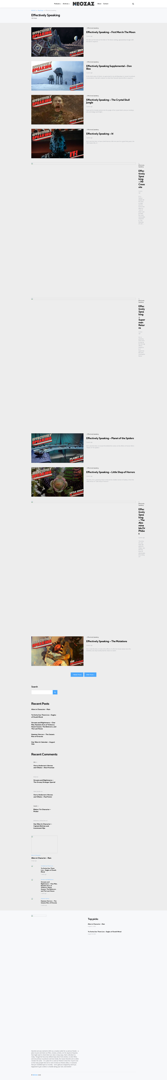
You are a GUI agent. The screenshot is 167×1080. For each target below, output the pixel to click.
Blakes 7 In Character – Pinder (42, 810)
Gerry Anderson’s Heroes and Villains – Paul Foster (43, 796)
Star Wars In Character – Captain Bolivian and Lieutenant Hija (42, 826)
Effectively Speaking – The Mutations (106, 641)
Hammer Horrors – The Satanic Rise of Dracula (43, 735)
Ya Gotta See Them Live (47, 866)
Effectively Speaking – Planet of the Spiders (110, 438)
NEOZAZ (35, 1075)
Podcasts (57, 4)
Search (34, 687)
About (99, 4)
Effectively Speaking (93, 28)
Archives (65, 4)
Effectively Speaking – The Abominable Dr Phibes (141, 521)
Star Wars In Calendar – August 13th (43, 743)
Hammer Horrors (45, 898)
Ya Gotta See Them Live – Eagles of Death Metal (43, 716)
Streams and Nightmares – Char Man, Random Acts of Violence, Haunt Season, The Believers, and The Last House (43, 726)
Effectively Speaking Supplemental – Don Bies (109, 67)
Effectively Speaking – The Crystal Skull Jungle (108, 101)
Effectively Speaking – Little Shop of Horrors (110, 472)
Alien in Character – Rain (40, 709)
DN (34, 762)
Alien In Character (36, 855)
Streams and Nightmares (47, 879)
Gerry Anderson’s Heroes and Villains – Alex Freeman (43, 767)
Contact (105, 4)
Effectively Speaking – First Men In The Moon (110, 32)
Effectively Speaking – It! (99, 133)
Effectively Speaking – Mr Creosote (141, 179)
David (35, 806)
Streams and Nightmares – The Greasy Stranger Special (44, 781)
